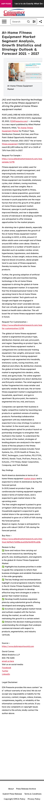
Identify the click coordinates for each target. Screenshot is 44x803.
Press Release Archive (26, 789)
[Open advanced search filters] (34, 21)
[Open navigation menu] (4, 21)
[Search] (28, 21)
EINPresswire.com (19, 121)
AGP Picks (6, 4)
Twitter (5, 671)
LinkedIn (6, 674)
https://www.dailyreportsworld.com (18, 646)
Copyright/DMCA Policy (14, 799)
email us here (8, 661)
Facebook (6, 668)
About (11, 789)
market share (30, 478)
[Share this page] (40, 21)
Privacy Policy (34, 799)
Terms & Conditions (32, 794)
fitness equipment (10, 144)
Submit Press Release (12, 794)
